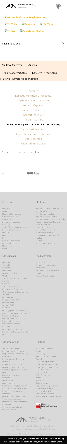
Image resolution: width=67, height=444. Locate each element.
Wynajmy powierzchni (45, 394)
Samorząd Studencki (10, 286)
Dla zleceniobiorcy (9, 410)
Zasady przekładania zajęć (12, 407)
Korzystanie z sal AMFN (11, 300)
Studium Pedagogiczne (45, 227)
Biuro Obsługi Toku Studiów (47, 364)
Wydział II (6, 265)
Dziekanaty (40, 354)
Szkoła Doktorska (43, 224)
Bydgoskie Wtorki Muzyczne (33, 100)
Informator (40, 268)
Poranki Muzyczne (33, 119)
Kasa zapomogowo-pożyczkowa (14, 388)
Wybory (5, 232)
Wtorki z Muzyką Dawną (34, 143)
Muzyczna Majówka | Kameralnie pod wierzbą (33, 124)
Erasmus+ (6, 284)
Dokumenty (7, 246)
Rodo (4, 235)
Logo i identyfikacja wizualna (47, 386)
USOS (4, 276)
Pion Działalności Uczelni (46, 356)
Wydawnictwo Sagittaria (45, 243)
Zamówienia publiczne (11, 222)
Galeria (5, 248)
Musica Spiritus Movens (33, 129)
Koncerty (34, 90)
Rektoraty (40, 351)
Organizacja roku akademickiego (15, 292)
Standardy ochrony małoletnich (14, 401)
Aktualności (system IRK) (46, 265)
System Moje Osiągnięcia (12, 348)
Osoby (4, 211)
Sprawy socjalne (8, 383)
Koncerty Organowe (33, 105)
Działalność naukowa (10, 216)
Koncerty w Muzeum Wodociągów (33, 95)
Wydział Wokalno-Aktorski (46, 216)
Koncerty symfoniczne (33, 109)
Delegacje (6, 378)
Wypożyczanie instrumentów (14, 318)
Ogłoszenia (6, 219)
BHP (4, 238)
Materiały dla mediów (44, 348)
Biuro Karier (7, 308)
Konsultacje (40, 262)
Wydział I (6, 262)
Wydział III (6, 268)
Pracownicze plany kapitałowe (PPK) (16, 386)
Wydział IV (6, 270)
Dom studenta (8, 297)
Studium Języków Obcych (46, 230)
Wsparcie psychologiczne (12, 399)
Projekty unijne (8, 224)
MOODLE (6, 281)
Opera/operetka (33, 138)
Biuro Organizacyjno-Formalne (48, 367)
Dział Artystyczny (43, 372)
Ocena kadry (7, 404)
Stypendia (6, 294)
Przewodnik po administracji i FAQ (49, 396)
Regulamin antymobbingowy (13, 396)
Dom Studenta (42, 359)
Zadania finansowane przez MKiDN (16, 227)
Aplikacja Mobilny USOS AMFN (14, 278)
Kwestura (40, 380)
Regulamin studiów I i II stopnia (14, 273)
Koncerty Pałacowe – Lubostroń (33, 133)
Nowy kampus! (8, 208)
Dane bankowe (42, 383)
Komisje (39, 240)
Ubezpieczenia (8, 302)
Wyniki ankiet (7, 380)
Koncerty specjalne (33, 114)
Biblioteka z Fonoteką (44, 232)
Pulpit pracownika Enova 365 (13, 351)
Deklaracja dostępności (11, 240)
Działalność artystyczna (11, 214)
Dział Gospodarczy (9, 243)
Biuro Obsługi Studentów (12, 289)
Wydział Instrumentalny (45, 214)
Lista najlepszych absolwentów (14, 310)
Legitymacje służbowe (11, 375)
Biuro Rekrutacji (42, 370)
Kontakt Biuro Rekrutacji (45, 276)
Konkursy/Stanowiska (11, 230)
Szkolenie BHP (8, 305)
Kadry (38, 378)
